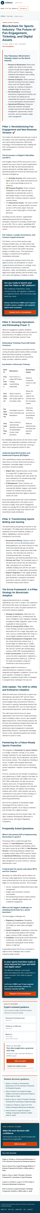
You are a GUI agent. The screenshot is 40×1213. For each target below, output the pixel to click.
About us (15, 8)
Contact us (23, 8)
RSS (25, 1209)
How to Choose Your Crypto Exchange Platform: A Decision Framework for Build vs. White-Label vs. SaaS (20, 1094)
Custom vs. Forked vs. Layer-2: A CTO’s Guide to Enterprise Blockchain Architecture (18, 1183)
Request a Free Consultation (20, 994)
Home (2, 8)
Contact (30, 1209)
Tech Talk (8, 8)
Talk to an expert (20, 1061)
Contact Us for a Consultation (20, 312)
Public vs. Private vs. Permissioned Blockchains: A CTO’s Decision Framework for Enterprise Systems (20, 1086)
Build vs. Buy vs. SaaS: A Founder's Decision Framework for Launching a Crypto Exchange (17, 1176)
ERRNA (3, 16)
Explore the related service (17, 1066)
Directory (18, 1209)
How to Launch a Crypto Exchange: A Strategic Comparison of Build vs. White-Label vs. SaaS (19, 1113)
